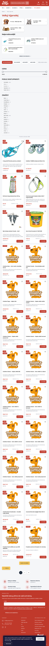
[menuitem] (3, 8)
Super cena (7, 90)
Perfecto (6, 119)
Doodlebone (7, 102)
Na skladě (7, 82)
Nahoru (7, 568)
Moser (6, 113)
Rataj (5, 123)
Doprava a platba (38, 622)
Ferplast (6, 104)
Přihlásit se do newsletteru (11, 612)
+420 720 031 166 (8, 624)
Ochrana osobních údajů (40, 626)
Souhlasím (40, 639)
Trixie (5, 130)
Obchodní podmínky (39, 624)
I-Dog (6, 107)
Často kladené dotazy (39, 620)
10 (28, 572)
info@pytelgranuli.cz (9, 620)
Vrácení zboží (37, 632)
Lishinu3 (6, 111)
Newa (6, 117)
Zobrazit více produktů (24, 56)
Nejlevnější (17, 62)
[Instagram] (3, 627)
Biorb (5, 98)
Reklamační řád (38, 628)
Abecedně (32, 62)
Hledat (27, 3)
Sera (5, 127)
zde (10, 640)
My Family (7, 115)
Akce (5, 84)
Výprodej (7, 88)
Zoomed (6, 132)
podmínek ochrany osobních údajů (25, 608)
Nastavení (8, 643)
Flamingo (6, 106)
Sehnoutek (7, 125)
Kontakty (37, 630)
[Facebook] (5, 627)
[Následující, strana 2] (24, 572)
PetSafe (6, 121)
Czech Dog (7, 100)
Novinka (6, 86)
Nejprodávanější (7, 62)
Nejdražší (25, 62)
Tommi (6, 129)
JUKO (5, 109)
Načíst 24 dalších (24, 563)
